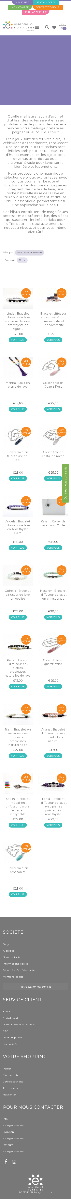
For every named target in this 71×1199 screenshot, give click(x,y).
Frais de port (10, 1018)
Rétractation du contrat (35, 986)
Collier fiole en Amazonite (17, 870)
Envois (7, 1011)
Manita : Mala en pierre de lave (18, 385)
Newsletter (9, 1094)
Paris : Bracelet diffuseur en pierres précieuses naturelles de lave (18, 667)
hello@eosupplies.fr (15, 1125)
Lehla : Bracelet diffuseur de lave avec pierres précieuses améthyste (53, 806)
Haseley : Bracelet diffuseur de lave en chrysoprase (53, 594)
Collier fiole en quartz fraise (53, 662)
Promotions (10, 1088)
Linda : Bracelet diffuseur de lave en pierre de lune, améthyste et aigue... (18, 321)
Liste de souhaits (13, 1081)
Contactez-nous (47, 7)
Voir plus (17, 340)
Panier (7, 1068)
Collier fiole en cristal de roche (53, 454)
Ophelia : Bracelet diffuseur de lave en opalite (18, 594)
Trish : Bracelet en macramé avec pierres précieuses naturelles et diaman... (18, 738)
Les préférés (10, 1044)
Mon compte (20, 7)
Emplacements (35, 12)
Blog (6, 944)
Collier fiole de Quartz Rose (53, 385)
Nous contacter (12, 957)
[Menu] (37, 27)
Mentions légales (13, 976)
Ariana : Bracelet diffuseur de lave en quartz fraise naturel (53, 735)
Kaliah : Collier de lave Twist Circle (53, 523)
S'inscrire (22, 2)
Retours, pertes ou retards (19, 1024)
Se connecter (46, 2)
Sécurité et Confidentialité (19, 970)
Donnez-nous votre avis (65, 483)
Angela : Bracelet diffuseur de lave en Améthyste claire (17, 527)
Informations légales (15, 963)
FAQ (6, 1031)
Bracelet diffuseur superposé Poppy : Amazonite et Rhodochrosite (53, 319)
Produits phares (12, 1037)
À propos (8, 950)
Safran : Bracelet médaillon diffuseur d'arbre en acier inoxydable (18, 806)
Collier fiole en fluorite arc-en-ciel (18, 456)
